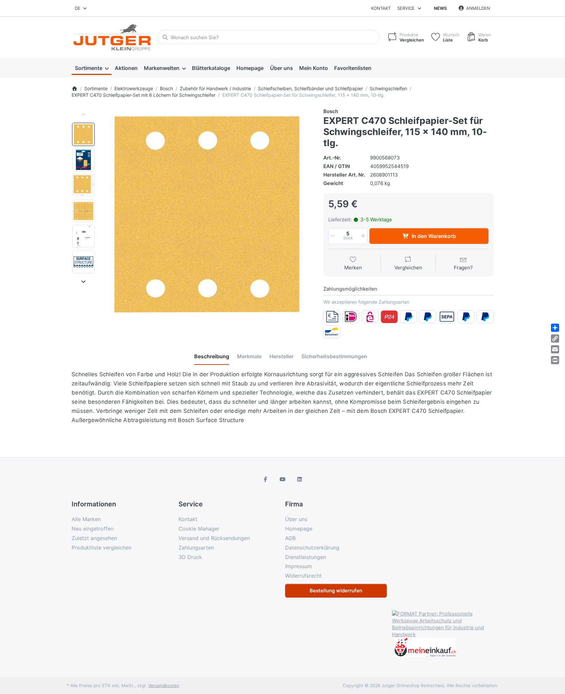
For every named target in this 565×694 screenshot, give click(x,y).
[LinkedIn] (299, 479)
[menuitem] (91, 68)
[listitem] (207, 214)
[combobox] (81, 8)
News (440, 8)
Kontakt (381, 8)
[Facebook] (266, 479)
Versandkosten (163, 685)
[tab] (211, 356)
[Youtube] (282, 479)
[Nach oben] (83, 115)
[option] (83, 134)
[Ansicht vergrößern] (207, 214)
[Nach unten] (83, 281)
